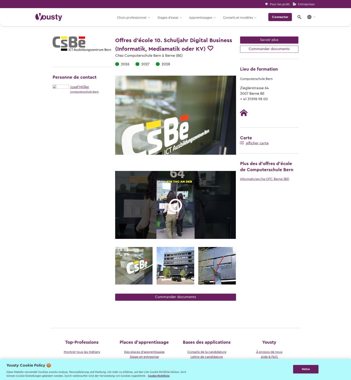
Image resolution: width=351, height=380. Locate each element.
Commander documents (175, 297)
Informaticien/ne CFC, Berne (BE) (264, 179)
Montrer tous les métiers (82, 352)
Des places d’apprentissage (144, 352)
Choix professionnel (131, 17)
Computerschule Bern (84, 91)
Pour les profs (280, 4)
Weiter (306, 369)
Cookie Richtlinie (158, 376)
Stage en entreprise (144, 357)
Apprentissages (200, 17)
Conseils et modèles (238, 17)
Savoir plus (269, 40)
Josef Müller (79, 87)
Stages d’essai (167, 17)
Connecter (280, 17)
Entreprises (306, 4)
